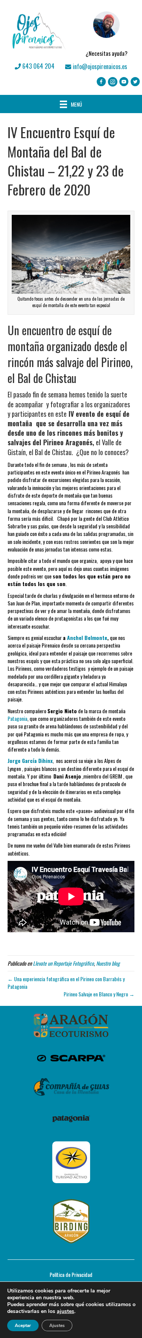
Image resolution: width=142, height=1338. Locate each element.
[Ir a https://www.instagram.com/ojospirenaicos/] (112, 82)
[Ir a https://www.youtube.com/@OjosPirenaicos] (124, 82)
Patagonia (17, 718)
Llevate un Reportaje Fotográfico (63, 963)
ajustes (65, 1311)
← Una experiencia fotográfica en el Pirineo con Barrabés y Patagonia (66, 982)
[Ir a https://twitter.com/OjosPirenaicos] (135, 82)
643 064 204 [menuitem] (38, 66)
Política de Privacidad (71, 1274)
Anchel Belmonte (87, 637)
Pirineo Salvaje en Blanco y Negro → (99, 994)
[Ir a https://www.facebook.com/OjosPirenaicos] (101, 82)
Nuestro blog (108, 963)
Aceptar (23, 1325)
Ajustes (57, 1325)
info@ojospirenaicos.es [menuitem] (99, 66)
